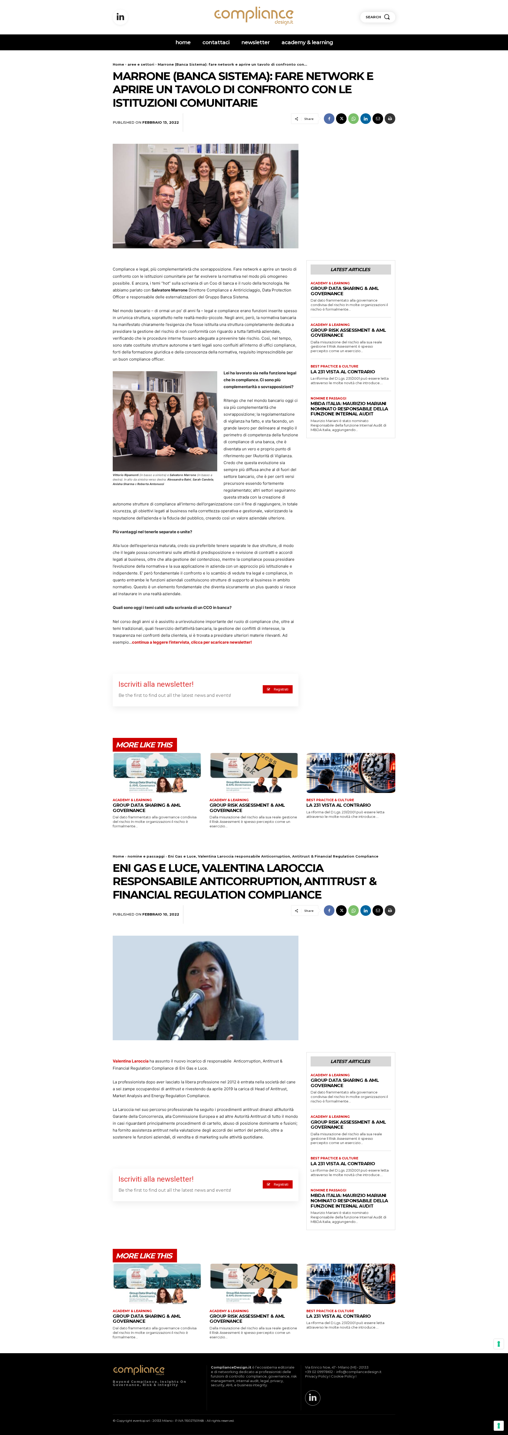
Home (118, 64)
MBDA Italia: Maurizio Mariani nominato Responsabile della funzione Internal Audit (349, 408)
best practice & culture (334, 366)
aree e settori (141, 64)
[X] (341, 118)
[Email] (378, 118)
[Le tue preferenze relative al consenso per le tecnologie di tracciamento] (499, 1426)
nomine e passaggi (328, 398)
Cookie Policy (343, 1376)
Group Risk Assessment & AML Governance (348, 333)
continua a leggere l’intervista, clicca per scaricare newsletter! (192, 642)
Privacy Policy (317, 1376)
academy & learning (330, 283)
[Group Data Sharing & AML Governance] (157, 773)
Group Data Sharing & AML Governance (147, 807)
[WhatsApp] (353, 118)
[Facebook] (329, 118)
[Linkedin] (120, 17)
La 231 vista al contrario (343, 371)
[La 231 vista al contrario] (350, 773)
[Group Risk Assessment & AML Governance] (254, 773)
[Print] (390, 118)
